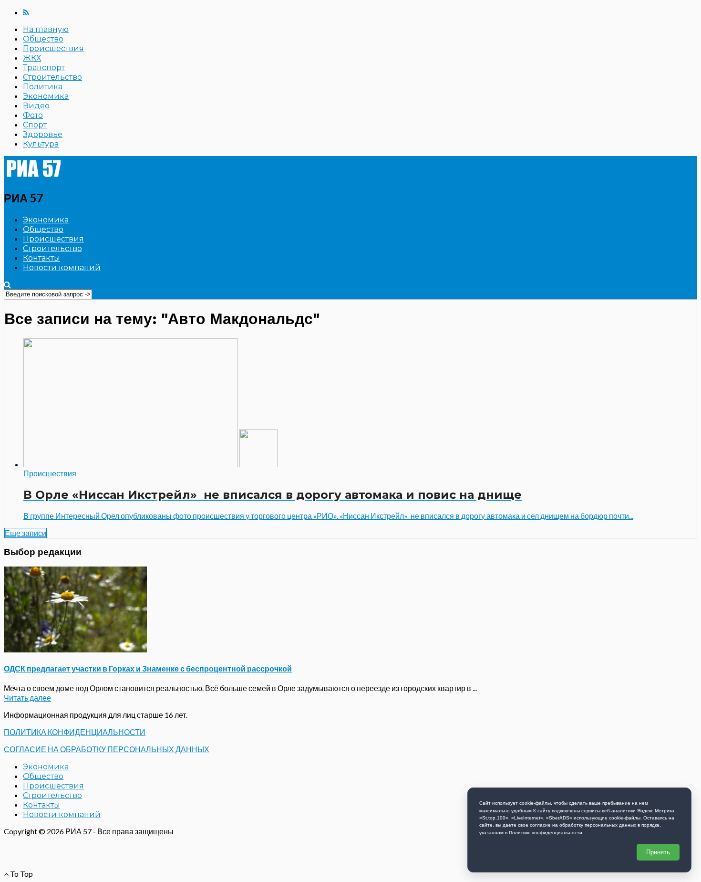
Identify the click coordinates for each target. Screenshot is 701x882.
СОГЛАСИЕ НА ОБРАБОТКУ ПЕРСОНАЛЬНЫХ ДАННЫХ (106, 749)
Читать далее (27, 697)
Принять (658, 852)
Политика (42, 86)
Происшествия (53, 48)
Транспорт (44, 67)
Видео (36, 105)
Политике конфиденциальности (545, 832)
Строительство (52, 77)
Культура (41, 143)
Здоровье (42, 134)
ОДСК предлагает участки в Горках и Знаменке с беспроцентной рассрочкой (148, 668)
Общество (43, 38)
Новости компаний (62, 267)
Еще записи (25, 532)
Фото (33, 115)
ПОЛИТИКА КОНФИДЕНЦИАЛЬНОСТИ (74, 731)
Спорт (35, 124)
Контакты (41, 257)
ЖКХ (32, 58)
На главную (46, 29)
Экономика (46, 96)
